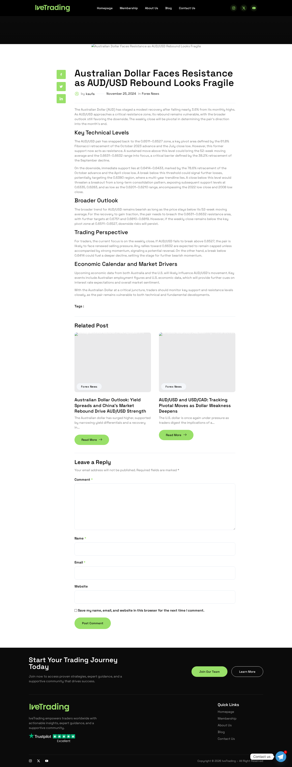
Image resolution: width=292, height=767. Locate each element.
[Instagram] (233, 8)
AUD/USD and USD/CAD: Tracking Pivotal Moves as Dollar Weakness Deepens (195, 405)
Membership (129, 8)
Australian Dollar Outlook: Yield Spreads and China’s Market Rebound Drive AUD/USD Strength (110, 405)
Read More (89, 440)
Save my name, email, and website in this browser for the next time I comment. (141, 610)
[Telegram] (281, 756)
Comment (83, 479)
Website (81, 586)
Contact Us (187, 8)
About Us (151, 8)
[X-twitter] (243, 8)
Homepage (105, 8)
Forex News (89, 386)
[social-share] (61, 74)
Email (79, 562)
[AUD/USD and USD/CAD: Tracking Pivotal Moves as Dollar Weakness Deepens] (197, 362)
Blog (168, 8)
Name (80, 538)
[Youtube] (253, 8)
